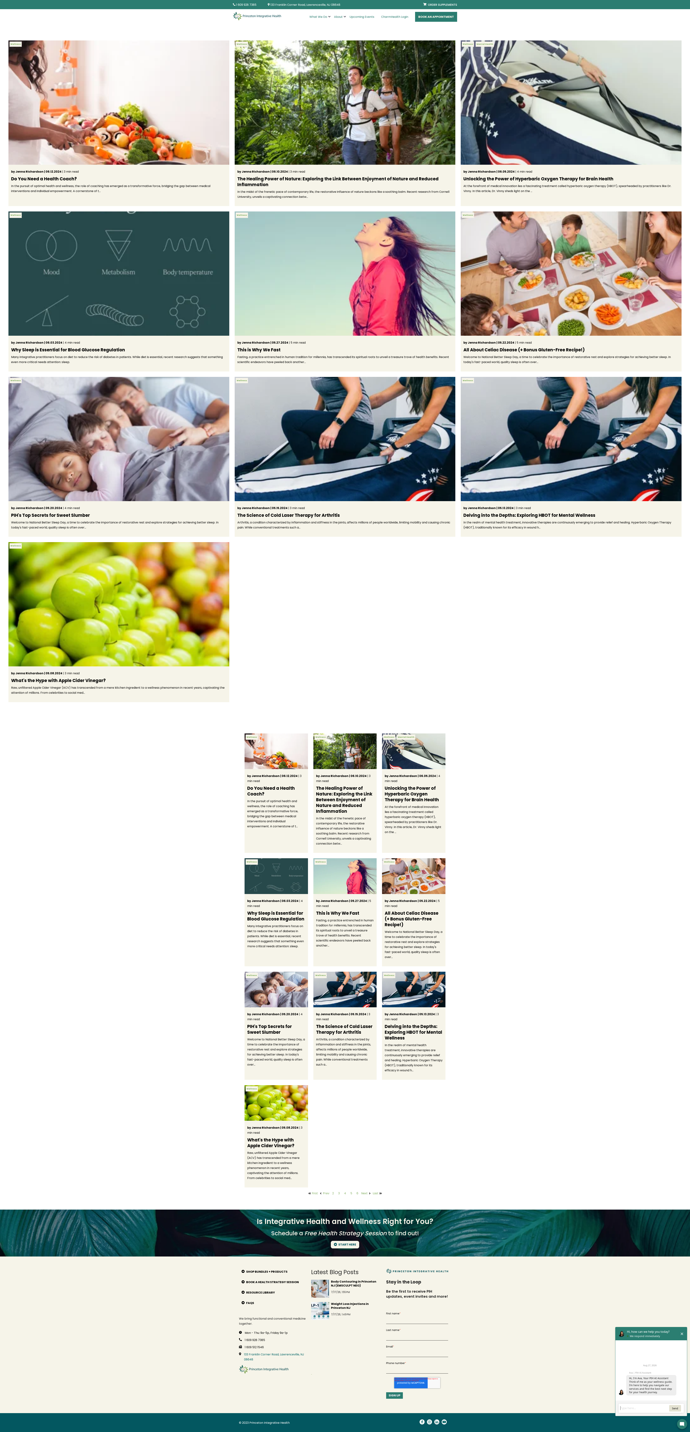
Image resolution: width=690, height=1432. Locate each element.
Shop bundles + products (267, 1272)
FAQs (250, 1303)
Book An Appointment (436, 17)
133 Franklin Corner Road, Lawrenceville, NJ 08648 (274, 1357)
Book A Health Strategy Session (272, 1282)
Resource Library (260, 1292)
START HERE (347, 1244)
